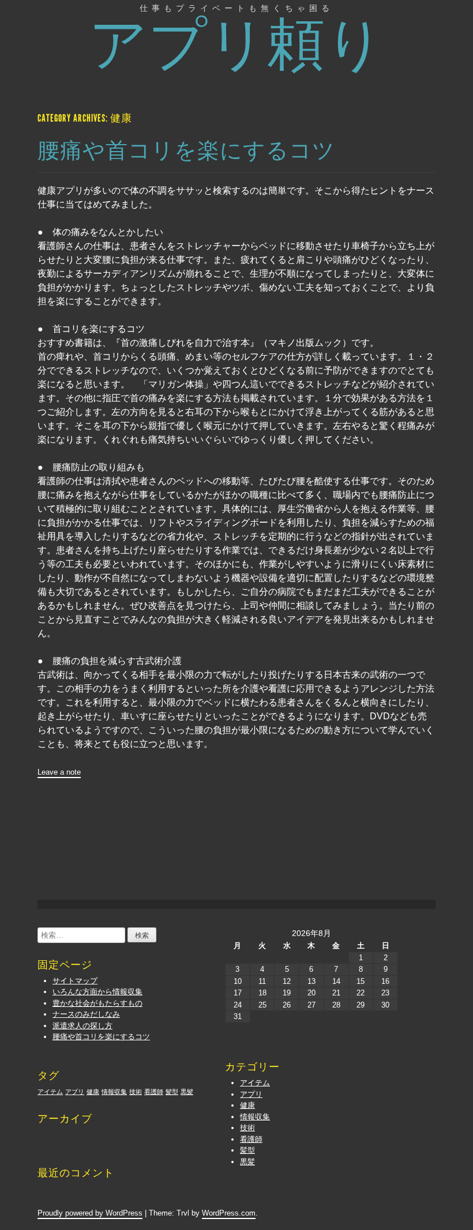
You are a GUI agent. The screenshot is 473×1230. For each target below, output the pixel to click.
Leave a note (59, 772)
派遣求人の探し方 (82, 1025)
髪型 (247, 1150)
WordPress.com (229, 1213)
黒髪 (247, 1161)
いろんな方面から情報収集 (97, 991)
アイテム (255, 1082)
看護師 (251, 1139)
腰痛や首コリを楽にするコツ (186, 150)
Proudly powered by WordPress (89, 1213)
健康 (247, 1105)
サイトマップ (74, 980)
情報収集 (255, 1116)
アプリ (251, 1094)
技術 (247, 1127)
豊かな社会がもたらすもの (97, 1003)
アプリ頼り (237, 44)
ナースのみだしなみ (86, 1014)
